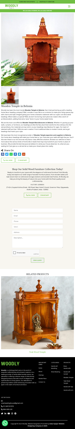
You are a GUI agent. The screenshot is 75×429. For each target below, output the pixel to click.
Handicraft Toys (37, 352)
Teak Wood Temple (67, 382)
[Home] (10, 364)
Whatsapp (23, 160)
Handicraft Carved (67, 373)
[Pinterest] (15, 413)
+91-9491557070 (8, 406)
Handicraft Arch (68, 390)
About (40, 371)
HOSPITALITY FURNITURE (47, 1)
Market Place (42, 378)
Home (40, 368)
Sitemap (41, 375)
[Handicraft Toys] (37, 312)
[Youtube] (9, 413)
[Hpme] (11, 6)
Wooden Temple (68, 377)
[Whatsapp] (5, 423)
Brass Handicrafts (67, 367)
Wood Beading (55, 372)
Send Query (37, 260)
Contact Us (42, 382)
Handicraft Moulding (54, 367)
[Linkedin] (5, 413)
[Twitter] (2, 413)
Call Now (8, 160)
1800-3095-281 (8, 409)
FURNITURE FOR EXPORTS (27, 1)
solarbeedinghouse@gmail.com (12, 403)
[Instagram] (12, 413)
